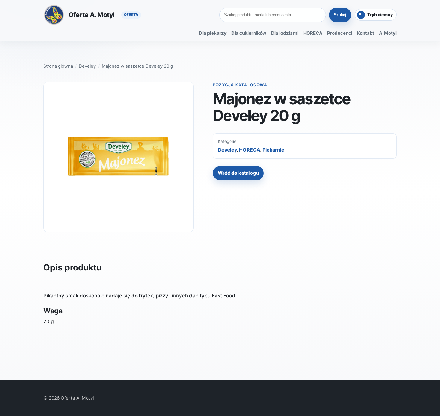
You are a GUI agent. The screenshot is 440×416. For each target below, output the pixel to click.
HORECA (312, 33)
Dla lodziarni (284, 33)
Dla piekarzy (213, 33)
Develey (87, 66)
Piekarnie (273, 150)
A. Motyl (388, 33)
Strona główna (58, 66)
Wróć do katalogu (238, 173)
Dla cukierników (248, 33)
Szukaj (340, 15)
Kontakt (365, 33)
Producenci (339, 33)
